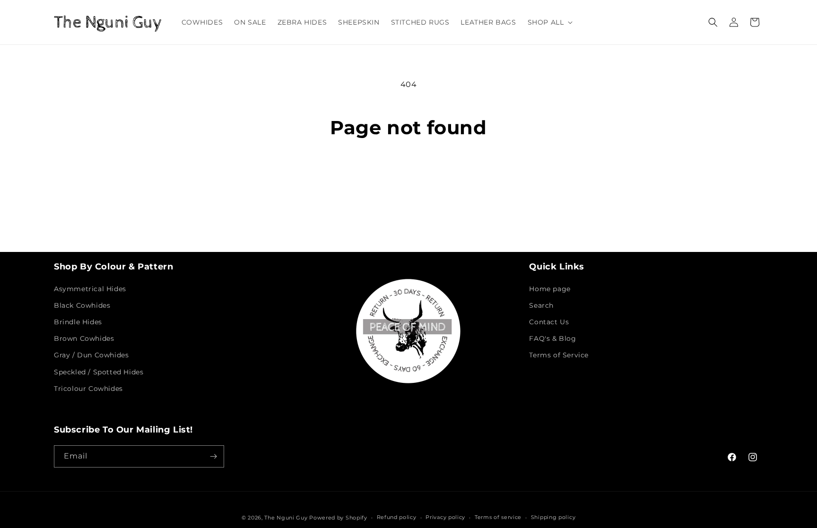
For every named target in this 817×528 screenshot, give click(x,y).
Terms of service (498, 517)
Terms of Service (559, 355)
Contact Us (549, 322)
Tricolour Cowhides (88, 388)
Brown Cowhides (84, 338)
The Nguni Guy (285, 517)
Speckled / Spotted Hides (98, 372)
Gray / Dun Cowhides (91, 355)
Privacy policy (445, 517)
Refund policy (397, 517)
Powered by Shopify (338, 517)
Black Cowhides (82, 305)
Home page (549, 289)
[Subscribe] (213, 456)
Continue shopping (408, 174)
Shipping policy (553, 517)
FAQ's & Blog (552, 338)
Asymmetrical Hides (90, 289)
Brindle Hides (78, 322)
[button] (549, 22)
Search (541, 305)
